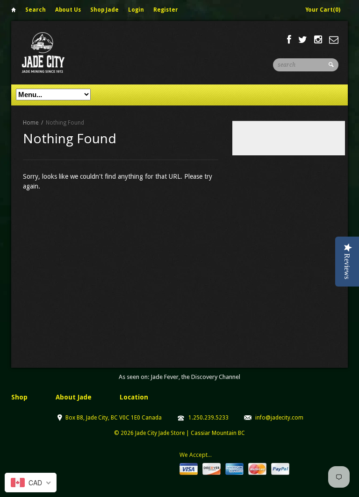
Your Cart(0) (322, 10)
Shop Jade (104, 10)
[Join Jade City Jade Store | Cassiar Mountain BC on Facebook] (289, 39)
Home (13, 11)
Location (134, 397)
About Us (68, 10)
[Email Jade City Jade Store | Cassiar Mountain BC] (333, 39)
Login (136, 10)
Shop (19, 397)
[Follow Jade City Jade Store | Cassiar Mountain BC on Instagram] (318, 39)
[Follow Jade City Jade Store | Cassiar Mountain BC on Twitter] (302, 39)
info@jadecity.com (279, 417)
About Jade (74, 397)
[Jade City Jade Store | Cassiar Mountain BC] (52, 52)
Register (165, 10)
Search (35, 10)
